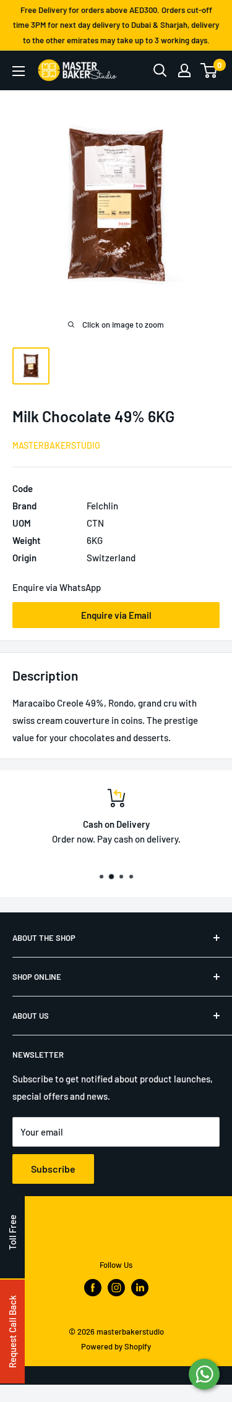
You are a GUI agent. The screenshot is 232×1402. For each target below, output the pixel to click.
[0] (209, 70)
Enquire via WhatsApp (56, 587)
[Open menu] (18, 71)
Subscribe (53, 1169)
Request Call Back (12, 1331)
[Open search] (160, 70)
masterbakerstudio (56, 445)
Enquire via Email (116, 615)
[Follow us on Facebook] (92, 1287)
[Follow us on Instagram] (116, 1287)
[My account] (184, 70)
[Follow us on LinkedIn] (139, 1287)
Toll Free (12, 1232)
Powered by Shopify (116, 1346)
